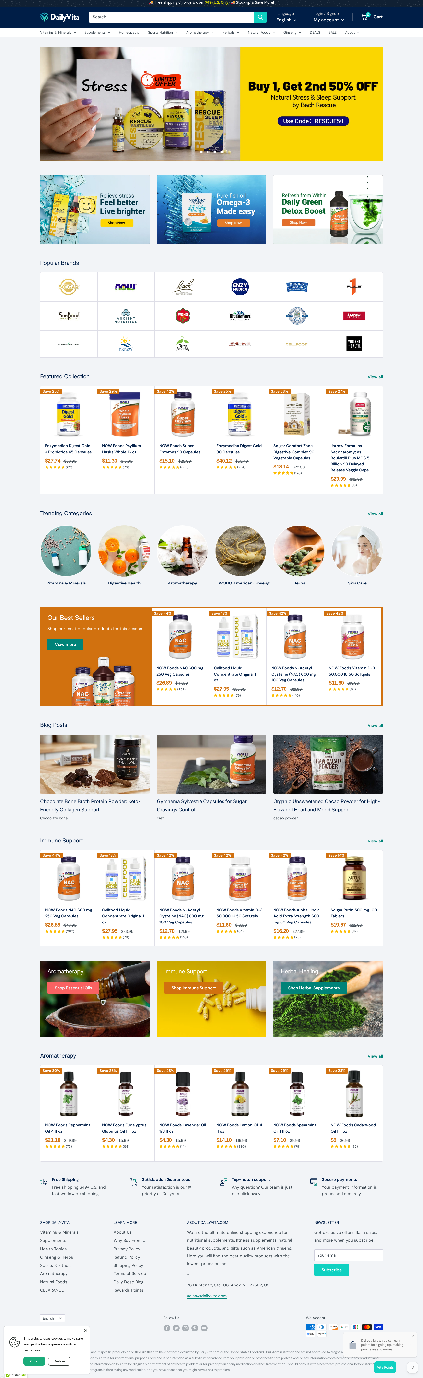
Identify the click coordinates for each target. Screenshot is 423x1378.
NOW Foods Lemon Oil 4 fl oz (239, 1128)
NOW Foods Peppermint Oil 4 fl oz (67, 1128)
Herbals (228, 32)
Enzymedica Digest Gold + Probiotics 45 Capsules (68, 449)
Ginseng (289, 32)
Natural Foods (259, 32)
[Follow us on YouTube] (204, 1327)
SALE (333, 32)
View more (65, 644)
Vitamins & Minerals (55, 32)
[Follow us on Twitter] (176, 1327)
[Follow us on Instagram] (185, 1327)
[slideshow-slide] (211, 104)
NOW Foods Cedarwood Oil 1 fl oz (353, 1128)
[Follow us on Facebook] (167, 1327)
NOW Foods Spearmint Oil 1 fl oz (294, 1128)
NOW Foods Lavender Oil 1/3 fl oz (182, 1128)
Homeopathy (129, 32)
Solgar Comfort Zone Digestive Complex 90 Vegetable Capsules (293, 452)
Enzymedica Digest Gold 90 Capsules (239, 449)
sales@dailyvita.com (207, 1295)
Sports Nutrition (160, 32)
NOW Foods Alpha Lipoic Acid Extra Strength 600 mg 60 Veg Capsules (296, 916)
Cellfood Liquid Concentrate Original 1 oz (235, 674)
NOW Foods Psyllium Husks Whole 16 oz (121, 449)
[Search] (260, 17)
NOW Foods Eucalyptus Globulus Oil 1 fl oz (124, 1128)
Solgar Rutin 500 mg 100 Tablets (354, 913)
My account (327, 20)
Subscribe (332, 1270)
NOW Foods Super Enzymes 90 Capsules (179, 449)
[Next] (383, 440)
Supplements (95, 32)
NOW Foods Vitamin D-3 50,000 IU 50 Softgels (352, 671)
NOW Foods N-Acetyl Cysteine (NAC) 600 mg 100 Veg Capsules (293, 674)
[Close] (85, 1330)
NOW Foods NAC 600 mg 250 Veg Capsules (179, 671)
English (48, 1318)
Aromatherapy (197, 32)
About (350, 32)
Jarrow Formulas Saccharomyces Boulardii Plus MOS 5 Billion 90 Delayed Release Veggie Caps (350, 458)
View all (376, 377)
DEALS (315, 32)
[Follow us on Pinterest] (194, 1327)
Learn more (32, 1350)
